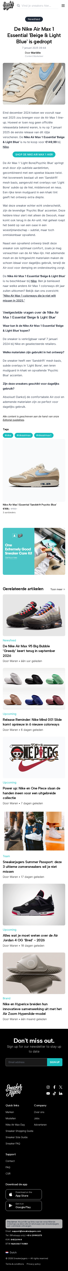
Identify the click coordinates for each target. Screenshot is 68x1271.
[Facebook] (54, 1087)
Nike (6, 147)
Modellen (11, 1118)
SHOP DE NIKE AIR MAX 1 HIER (34, 154)
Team (6, 856)
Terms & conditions (15, 1264)
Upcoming (9, 714)
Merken (10, 1112)
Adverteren (40, 1124)
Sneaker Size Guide (17, 1137)
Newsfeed (34, 19)
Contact (10, 1160)
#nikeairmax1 (43, 435)
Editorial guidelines (13, 419)
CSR (8, 1173)
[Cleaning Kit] (34, 551)
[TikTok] (54, 1093)
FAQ (8, 1167)
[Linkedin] (60, 1093)
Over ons (39, 1112)
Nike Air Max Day (15, 1124)
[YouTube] (48, 1093)
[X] (60, 1087)
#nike (8, 435)
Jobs (36, 1118)
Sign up (55, 1062)
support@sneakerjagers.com (26, 1231)
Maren (14, 661)
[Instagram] (48, 1087)
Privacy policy (34, 1264)
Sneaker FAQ (13, 1143)
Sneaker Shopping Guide (19, 1130)
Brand (6, 998)
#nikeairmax (24, 435)
